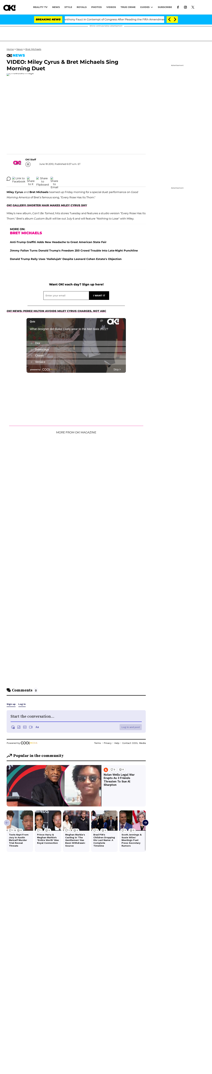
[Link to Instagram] (185, 7)
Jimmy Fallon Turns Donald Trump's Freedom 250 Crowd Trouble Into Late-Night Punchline (74, 250)
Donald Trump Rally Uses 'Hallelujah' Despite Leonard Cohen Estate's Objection (66, 259)
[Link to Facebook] (178, 7)
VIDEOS (111, 7)
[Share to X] (31, 179)
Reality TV (40, 7)
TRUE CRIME (128, 7)
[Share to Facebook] (18, 179)
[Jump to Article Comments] (9, 179)
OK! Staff (30, 159)
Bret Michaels (33, 49)
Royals (82, 7)
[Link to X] (193, 7)
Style (68, 7)
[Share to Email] (54, 179)
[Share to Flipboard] (42, 179)
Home (10, 49)
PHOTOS (96, 7)
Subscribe (165, 7)
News (19, 49)
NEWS (56, 7)
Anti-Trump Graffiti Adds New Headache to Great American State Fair (58, 242)
